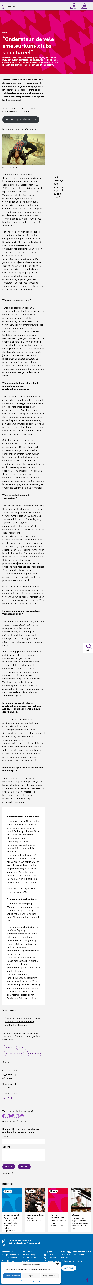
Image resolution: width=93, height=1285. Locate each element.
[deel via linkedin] (8, 1098)
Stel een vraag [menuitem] (28, 1255)
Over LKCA (27, 1252)
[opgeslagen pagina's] (73, 5)
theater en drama (14, 1053)
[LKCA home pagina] (3, 6)
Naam (5, 1137)
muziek (8, 1047)
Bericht (6, 1147)
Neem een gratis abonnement (21, 119)
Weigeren (30, 1276)
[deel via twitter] (3, 1098)
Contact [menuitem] (25, 1261)
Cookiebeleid (24, 1281)
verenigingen (34, 1053)
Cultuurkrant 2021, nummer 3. (17, 111)
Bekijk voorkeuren (49, 1276)
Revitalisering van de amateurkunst (23, 1018)
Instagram (51, 1258)
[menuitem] (32, 1259)
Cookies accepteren (12, 1276)
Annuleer (24, 1167)
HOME (5, 33)
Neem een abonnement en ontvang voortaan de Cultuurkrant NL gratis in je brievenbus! (22, 1036)
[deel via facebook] (12, 1098)
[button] (57, 1265)
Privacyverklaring (35, 1281)
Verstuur (9, 1167)
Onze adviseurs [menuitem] (29, 1258)
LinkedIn (51, 1255)
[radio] (4, 1116)
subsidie (21, 1047)
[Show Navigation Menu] (9, 7)
